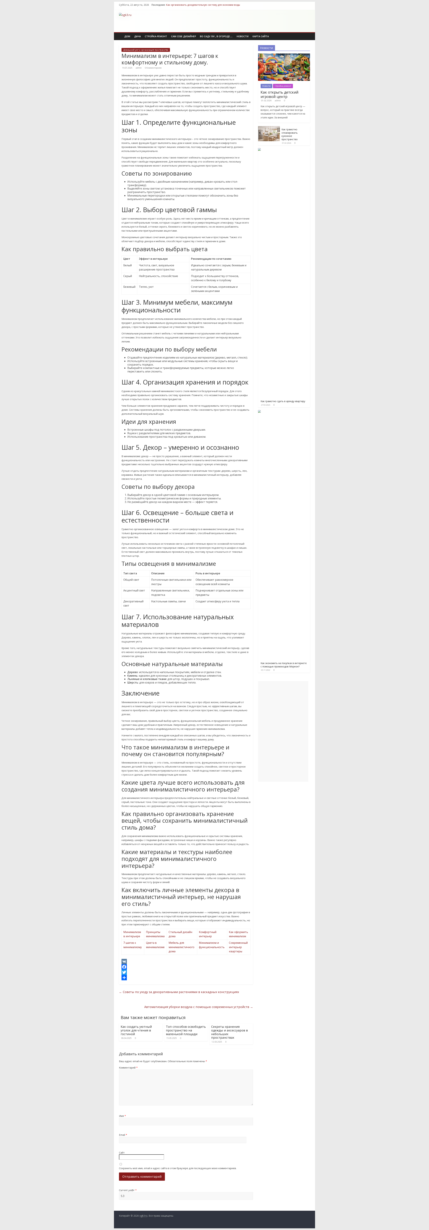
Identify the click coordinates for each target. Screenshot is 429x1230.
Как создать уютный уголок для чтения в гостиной (136, 1030)
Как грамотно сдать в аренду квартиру (283, 401)
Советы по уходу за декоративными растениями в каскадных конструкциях (179, 992)
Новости (243, 36)
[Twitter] (186, 972)
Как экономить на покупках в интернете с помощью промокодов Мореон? (284, 665)
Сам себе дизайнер (183, 36)
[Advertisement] (249, 20)
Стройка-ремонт (156, 36)
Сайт (122, 1152)
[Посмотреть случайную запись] (308, 34)
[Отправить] (186, 977)
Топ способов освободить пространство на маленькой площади (186, 1030)
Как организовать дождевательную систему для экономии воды (203, 4)
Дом (127, 36)
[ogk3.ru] (120, 34)
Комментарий (128, 1067)
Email (123, 1134)
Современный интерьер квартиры (238, 947)
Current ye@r (128, 1190)
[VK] (186, 961)
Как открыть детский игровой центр (279, 94)
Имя (122, 1115)
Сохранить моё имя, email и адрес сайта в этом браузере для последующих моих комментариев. (177, 1168)
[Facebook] (186, 967)
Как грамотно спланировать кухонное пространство (290, 134)
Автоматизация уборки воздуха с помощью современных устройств (198, 1007)
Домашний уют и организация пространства (145, 49)
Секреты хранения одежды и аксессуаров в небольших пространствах (229, 1032)
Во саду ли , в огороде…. (216, 36)
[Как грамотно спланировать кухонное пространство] (269, 127)
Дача (137, 36)
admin (139, 67)
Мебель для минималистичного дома (181, 947)
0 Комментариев (153, 67)
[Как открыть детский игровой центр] (284, 55)
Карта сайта (261, 36)
